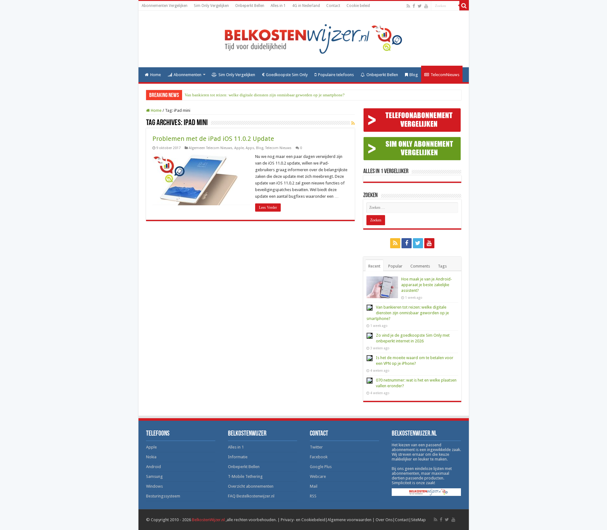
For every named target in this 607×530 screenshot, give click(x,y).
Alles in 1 (278, 5)
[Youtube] (426, 6)
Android (153, 466)
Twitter (316, 447)
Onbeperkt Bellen (249, 5)
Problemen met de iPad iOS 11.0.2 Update (213, 138)
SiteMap (418, 519)
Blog (413, 74)
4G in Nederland (306, 5)
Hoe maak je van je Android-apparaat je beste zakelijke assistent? (426, 285)
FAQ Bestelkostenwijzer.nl (251, 496)
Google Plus (321, 466)
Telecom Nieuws (278, 148)
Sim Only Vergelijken (211, 5)
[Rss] (408, 6)
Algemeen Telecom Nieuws (210, 148)
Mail (313, 486)
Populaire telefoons (336, 74)
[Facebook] (414, 6)
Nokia (151, 457)
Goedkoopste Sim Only (287, 74)
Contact (333, 5)
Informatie (238, 457)
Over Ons (384, 519)
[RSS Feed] (353, 123)
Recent (374, 266)
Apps (250, 148)
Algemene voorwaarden (349, 519)
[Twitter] (419, 6)
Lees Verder (268, 207)
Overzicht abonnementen (250, 486)
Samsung (154, 476)
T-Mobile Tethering (245, 476)
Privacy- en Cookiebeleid (303, 519)
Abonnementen (187, 74)
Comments (420, 266)
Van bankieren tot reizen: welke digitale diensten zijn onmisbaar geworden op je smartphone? (265, 95)
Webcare (318, 476)
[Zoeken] (464, 5)
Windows (154, 486)
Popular (395, 266)
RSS (313, 496)
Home (155, 74)
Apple (239, 148)
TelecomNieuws (445, 74)
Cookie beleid (358, 5)
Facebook (319, 457)
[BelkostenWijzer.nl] (303, 37)
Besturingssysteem (163, 496)
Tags (442, 266)
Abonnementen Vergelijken (164, 5)
